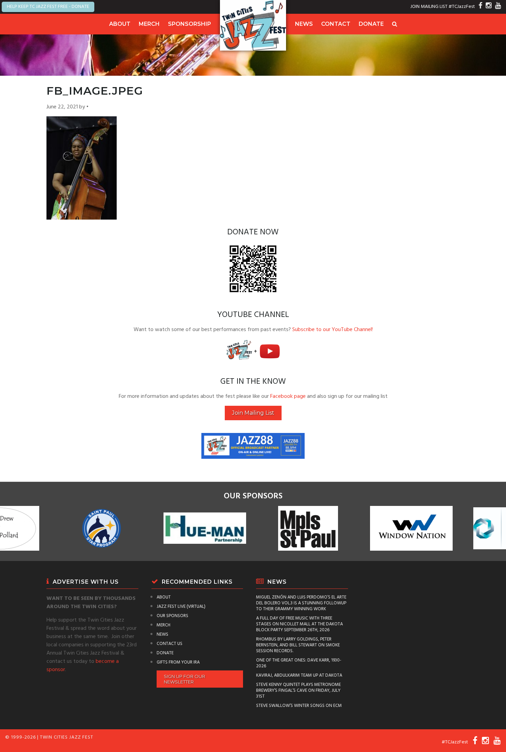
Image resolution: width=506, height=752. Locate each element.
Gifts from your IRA (178, 662)
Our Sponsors (172, 615)
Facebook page (288, 396)
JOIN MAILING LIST (428, 7)
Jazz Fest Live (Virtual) (181, 606)
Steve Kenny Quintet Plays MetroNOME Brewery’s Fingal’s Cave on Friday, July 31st (298, 690)
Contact (335, 24)
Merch (149, 24)
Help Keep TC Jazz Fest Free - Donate (48, 7)
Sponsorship (189, 24)
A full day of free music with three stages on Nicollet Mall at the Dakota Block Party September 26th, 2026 (299, 624)
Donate (371, 24)
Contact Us (169, 643)
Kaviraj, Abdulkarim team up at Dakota (299, 675)
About (119, 24)
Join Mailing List (253, 413)
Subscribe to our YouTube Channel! (332, 329)
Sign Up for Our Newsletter (184, 679)
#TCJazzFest (462, 7)
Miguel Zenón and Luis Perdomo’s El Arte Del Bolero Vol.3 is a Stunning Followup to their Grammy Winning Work (301, 603)
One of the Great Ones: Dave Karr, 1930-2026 (298, 663)
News (304, 24)
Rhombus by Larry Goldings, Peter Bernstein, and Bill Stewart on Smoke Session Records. (298, 645)
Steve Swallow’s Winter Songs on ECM (299, 705)
